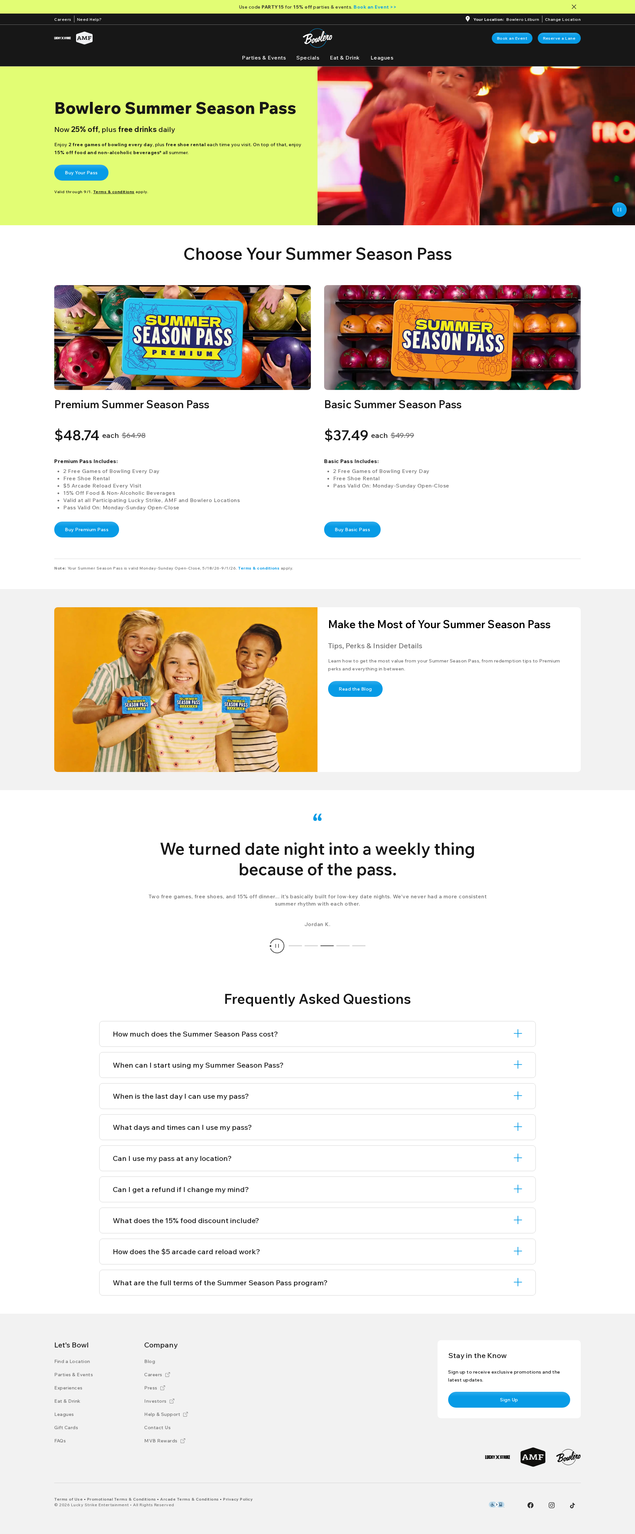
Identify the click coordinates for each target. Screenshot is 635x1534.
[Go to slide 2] (311, 946)
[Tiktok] (572, 1505)
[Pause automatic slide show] (277, 946)
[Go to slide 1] (295, 946)
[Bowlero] (568, 1457)
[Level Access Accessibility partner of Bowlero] (496, 1505)
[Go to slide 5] (358, 946)
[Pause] (619, 209)
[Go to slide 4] (343, 946)
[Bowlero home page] (317, 38)
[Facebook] (530, 1505)
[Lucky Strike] (62, 38)
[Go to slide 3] (327, 946)
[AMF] (84, 38)
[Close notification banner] (575, 7)
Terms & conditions (258, 568)
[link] (512, 38)
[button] (182, 337)
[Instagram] (551, 1505)
